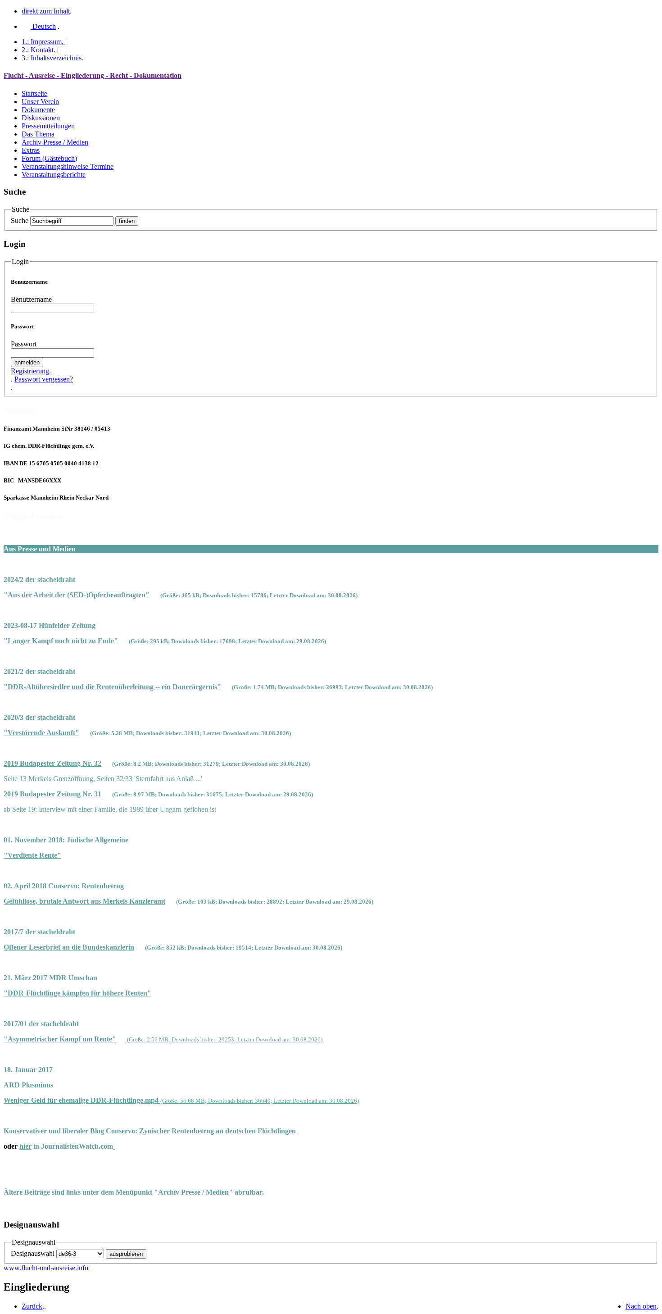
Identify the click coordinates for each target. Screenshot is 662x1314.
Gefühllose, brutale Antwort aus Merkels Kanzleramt (84, 901)
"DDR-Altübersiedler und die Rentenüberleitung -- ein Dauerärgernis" (112, 687)
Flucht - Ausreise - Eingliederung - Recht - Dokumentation (92, 75)
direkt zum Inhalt (46, 11)
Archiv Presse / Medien (55, 142)
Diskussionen (41, 118)
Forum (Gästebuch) (49, 158)
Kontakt (38, 50)
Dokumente (38, 110)
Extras (31, 150)
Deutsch (43, 26)
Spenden (20, 410)
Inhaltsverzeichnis (52, 58)
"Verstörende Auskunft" (41, 733)
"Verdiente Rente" (32, 855)
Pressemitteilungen (48, 126)
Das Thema (38, 134)
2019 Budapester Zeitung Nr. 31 (52, 794)
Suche (19, 220)
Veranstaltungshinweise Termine (67, 166)
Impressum (42, 41)
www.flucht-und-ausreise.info (46, 1268)
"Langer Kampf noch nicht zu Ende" (61, 641)
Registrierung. (31, 371)
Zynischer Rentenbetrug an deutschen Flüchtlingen (217, 1131)
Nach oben (641, 1306)
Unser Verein (40, 101)
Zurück (32, 1306)
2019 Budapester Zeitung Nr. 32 (52, 763)
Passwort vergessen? (43, 379)
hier (25, 1146)
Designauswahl (32, 1253)
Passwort (23, 344)
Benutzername (31, 299)
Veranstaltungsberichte (54, 174)
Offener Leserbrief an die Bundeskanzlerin (69, 947)
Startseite (34, 93)
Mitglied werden (33, 516)
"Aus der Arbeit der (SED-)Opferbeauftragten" (77, 595)
